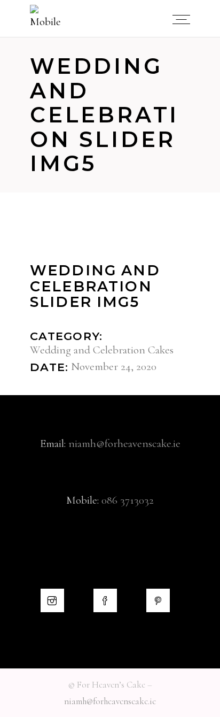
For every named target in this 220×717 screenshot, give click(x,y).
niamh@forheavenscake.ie (124, 443)
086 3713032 (127, 500)
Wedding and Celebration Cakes (102, 350)
